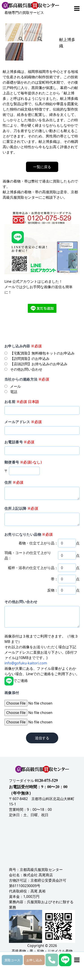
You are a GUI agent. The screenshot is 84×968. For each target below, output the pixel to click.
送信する (42, 737)
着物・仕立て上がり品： (38, 543)
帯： (54, 578)
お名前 (21, 401)
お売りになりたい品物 (28, 534)
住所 (13, 482)
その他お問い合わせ (21, 601)
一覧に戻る (42, 166)
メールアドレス (23, 421)
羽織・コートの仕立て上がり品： (27, 555)
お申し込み (34, 960)
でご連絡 (20, 680)
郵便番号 (23, 462)
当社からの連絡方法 (26, 379)
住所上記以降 (21, 508)
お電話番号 (19, 441)
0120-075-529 (46, 780)
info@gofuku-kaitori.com (25, 663)
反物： (52, 590)
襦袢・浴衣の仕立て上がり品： (33, 567)
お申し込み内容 (23, 346)
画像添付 (11, 692)
